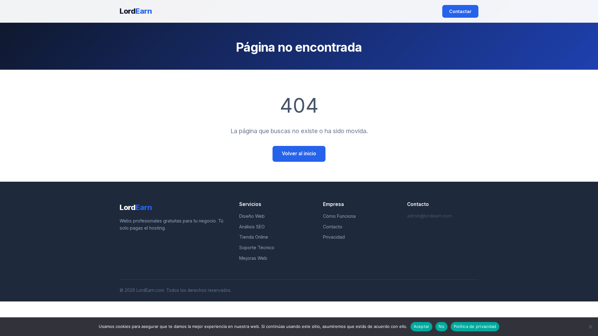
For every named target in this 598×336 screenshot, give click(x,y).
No (441, 326)
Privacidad (334, 237)
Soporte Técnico (256, 247)
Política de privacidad (475, 326)
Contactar (460, 11)
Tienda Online (253, 237)
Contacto (332, 226)
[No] (590, 327)
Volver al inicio (299, 153)
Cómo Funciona (339, 216)
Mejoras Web (253, 258)
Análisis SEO (252, 226)
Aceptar (422, 326)
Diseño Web (252, 216)
